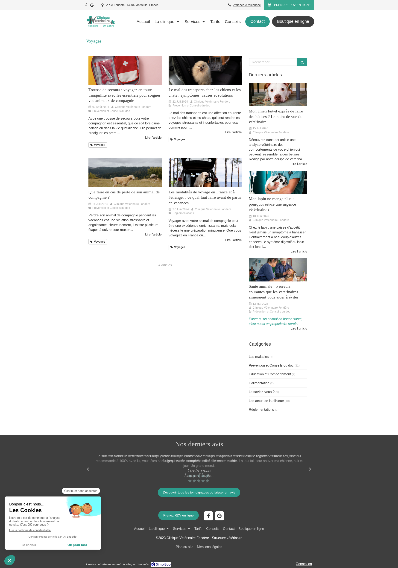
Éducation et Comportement (270, 374)
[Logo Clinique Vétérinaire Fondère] (101, 31)
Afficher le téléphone (247, 5)
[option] (199, 468)
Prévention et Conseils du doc (271, 365)
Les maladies (259, 357)
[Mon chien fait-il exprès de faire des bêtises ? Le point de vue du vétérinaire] (278, 94)
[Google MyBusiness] (92, 6)
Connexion (304, 564)
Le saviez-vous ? (262, 392)
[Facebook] (86, 6)
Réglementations (261, 409)
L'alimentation (259, 383)
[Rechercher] (302, 62)
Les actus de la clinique (266, 401)
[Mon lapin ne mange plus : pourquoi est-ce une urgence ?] (278, 182)
